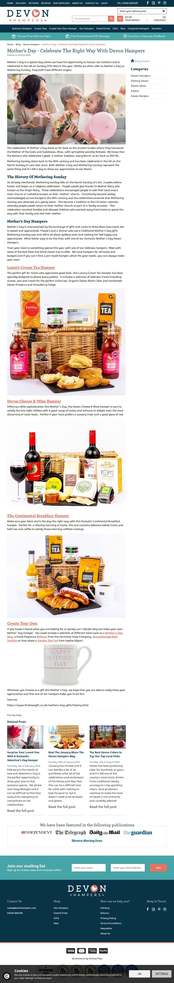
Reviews (46, 3)
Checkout (160, 20)
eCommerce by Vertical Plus (87, 958)
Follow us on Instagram (165, 3)
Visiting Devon (140, 81)
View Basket (132, 20)
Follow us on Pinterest (159, 3)
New (56, 923)
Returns (104, 913)
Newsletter (106, 928)
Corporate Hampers (138, 28)
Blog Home (142, 61)
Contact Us (91, 3)
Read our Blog (153, 3)
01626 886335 (15, 913)
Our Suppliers (61, 3)
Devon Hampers (140, 75)
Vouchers (157, 28)
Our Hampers (61, 908)
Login (104, 3)
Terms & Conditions (110, 923)
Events (135, 91)
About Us (105, 933)
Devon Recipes (140, 96)
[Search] (111, 19)
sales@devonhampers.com (21, 908)
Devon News (138, 86)
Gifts (56, 918)
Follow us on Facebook (148, 3)
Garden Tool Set (48, 640)
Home (10, 3)
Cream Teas (40, 28)
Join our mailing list (34, 867)
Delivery (104, 908)
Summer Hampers (22, 28)
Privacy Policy (108, 918)
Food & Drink (61, 913)
